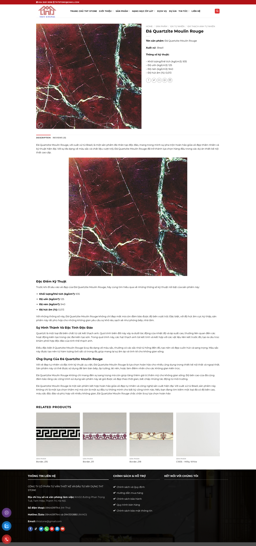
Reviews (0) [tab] (59, 138)
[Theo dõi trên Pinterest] (51, 528)
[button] (40, 125)
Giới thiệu (105, 11)
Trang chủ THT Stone (83, 11)
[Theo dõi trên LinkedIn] (57, 528)
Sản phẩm (161, 26)
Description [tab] (43, 138)
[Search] (217, 11)
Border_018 (135, 461)
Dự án (172, 11)
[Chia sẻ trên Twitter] (154, 80)
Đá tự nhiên (177, 26)
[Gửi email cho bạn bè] (159, 80)
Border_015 (42, 461)
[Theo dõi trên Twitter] (41, 528)
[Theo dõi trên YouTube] (62, 528)
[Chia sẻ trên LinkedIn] (170, 80)
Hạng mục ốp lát (142, 11)
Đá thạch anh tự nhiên (201, 26)
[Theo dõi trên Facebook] (30, 528)
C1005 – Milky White (186, 461)
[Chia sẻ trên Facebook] (148, 80)
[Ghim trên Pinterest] (164, 80)
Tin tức (183, 11)
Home (149, 26)
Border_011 (88, 461)
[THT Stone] (51, 11)
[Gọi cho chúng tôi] (46, 528)
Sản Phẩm (122, 11)
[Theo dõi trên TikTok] (35, 528)
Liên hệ (196, 11)
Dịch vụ (162, 11)
